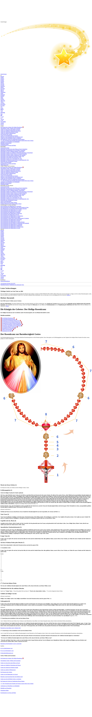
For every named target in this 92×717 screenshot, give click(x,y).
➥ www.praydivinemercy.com (7, 650)
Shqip (2, 97)
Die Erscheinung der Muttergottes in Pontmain (10, 212)
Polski (2, 93)
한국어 (2, 124)
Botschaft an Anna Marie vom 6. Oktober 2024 (11, 628)
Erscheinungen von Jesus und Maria (8, 145)
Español (2, 81)
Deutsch (2, 79)
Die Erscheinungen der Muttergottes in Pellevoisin (11, 213)
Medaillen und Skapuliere (6, 688)
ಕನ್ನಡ (2, 110)
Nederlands (3, 92)
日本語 (2, 123)
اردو (1, 118)
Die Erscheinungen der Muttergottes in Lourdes (11, 211)
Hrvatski (2, 85)
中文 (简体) (3, 121)
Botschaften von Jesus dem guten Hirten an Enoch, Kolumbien (14, 149)
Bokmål (2, 76)
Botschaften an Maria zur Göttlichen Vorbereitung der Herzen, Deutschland (17, 152)
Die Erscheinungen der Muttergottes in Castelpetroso (12, 215)
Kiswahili (3, 88)
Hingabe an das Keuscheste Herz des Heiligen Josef (12, 676)
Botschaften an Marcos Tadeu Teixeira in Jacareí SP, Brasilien (14, 154)
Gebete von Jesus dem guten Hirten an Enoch (10, 129)
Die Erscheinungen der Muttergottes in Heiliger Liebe (12, 226)
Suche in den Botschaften (6, 162)
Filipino (2, 82)
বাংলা (1, 106)
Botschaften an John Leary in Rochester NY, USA (11, 158)
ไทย (1, 114)
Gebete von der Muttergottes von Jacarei (9, 674)
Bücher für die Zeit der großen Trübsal (9, 202)
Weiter (7, 306)
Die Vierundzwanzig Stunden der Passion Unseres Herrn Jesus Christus (17, 140)
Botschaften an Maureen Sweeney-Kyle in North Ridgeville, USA (15, 160)
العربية (2, 116)
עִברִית (2, 120)
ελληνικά (2, 103)
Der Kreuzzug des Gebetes (6, 134)
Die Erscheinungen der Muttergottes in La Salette (11, 209)
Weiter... (68, 295)
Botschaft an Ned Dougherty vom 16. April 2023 (11, 643)
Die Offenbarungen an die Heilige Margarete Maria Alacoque (14, 208)
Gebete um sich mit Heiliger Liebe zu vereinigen (11, 138)
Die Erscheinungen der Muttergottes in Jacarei (10, 228)
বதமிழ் (2, 108)
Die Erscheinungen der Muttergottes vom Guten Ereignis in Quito (14, 207)
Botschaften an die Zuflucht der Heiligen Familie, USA (12, 156)
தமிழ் (2, 260)
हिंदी (1, 115)
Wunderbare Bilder (5, 690)
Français (2, 83)
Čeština (2, 77)
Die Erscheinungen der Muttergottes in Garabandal (11, 224)
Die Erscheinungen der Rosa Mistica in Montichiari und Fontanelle (15, 223)
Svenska (2, 99)
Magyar (2, 89)
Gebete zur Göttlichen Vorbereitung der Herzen (11, 130)
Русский (2, 105)
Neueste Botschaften (5, 147)
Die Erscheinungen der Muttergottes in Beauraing (11, 219)
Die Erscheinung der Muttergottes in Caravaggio (11, 206)
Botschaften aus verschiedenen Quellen (9, 161)
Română (2, 96)
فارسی (2, 119)
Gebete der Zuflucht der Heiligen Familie (9, 132)
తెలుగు (2, 109)
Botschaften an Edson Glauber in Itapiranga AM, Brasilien (13, 155)
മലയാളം (3, 112)
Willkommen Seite (4, 164)
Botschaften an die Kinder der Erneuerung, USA (11, 157)
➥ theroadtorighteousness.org (7, 653)
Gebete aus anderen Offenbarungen (8, 133)
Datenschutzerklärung (5, 281)
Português (3, 94)
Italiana (2, 87)
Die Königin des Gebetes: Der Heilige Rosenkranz (12, 127)
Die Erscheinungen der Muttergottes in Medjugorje (11, 225)
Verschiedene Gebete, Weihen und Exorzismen (10, 128)
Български (3, 104)
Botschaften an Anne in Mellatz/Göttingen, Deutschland (12, 151)
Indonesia (3, 86)
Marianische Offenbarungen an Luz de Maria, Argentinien (13, 150)
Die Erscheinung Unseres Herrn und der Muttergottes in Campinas (15, 218)
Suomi (2, 98)
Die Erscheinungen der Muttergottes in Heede (10, 220)
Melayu (2, 91)
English (2, 80)
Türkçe (2, 102)
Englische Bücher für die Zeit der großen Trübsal (11, 203)
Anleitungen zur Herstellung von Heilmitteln (10, 685)
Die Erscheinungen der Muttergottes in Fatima (10, 217)
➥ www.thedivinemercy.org (6, 648)
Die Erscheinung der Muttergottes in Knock (10, 214)
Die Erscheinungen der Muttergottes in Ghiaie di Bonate (12, 222)
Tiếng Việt (3, 100)
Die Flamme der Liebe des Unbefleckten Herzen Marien (12, 139)
